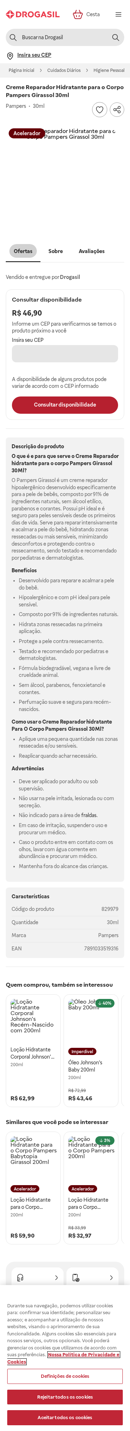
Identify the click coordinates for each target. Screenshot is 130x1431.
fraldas (88, 815)
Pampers (108, 935)
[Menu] (118, 14)
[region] (65, 1358)
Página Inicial (21, 70)
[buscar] (115, 37)
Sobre (55, 251)
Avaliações (92, 251)
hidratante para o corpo (40, 463)
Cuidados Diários (64, 70)
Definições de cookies (65, 1376)
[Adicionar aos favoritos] (99, 109)
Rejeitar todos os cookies (65, 1397)
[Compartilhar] (117, 109)
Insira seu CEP (28, 340)
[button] (65, 178)
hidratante (99, 722)
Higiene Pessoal (109, 70)
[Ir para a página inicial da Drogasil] (33, 14)
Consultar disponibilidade (65, 405)
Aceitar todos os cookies (65, 1417)
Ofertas (23, 251)
